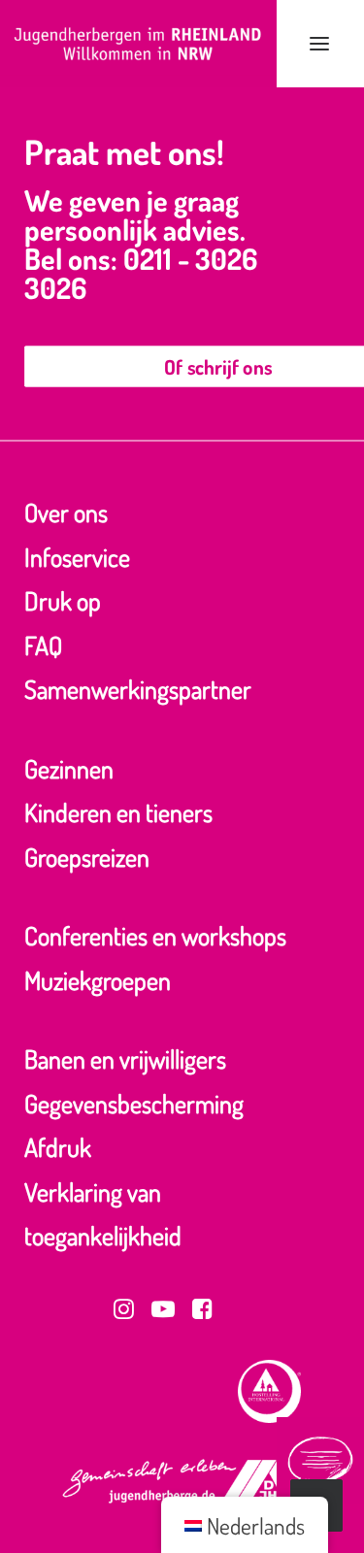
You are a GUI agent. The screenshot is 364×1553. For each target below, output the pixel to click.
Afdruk (57, 1147)
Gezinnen (69, 768)
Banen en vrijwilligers (125, 1058)
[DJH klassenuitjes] (138, 43)
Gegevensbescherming (134, 1103)
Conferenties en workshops (155, 935)
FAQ (43, 645)
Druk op (62, 600)
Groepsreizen (86, 857)
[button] (319, 43)
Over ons (66, 512)
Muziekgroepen (97, 980)
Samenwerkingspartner (137, 689)
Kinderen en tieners (118, 812)
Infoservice (77, 557)
